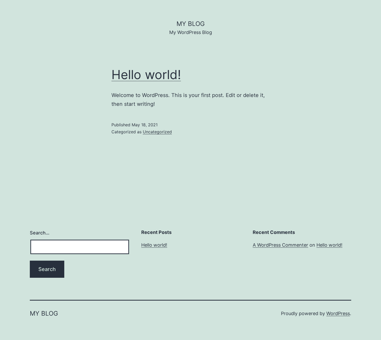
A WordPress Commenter (280, 245)
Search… (40, 232)
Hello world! (146, 74)
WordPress (338, 313)
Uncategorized (157, 131)
